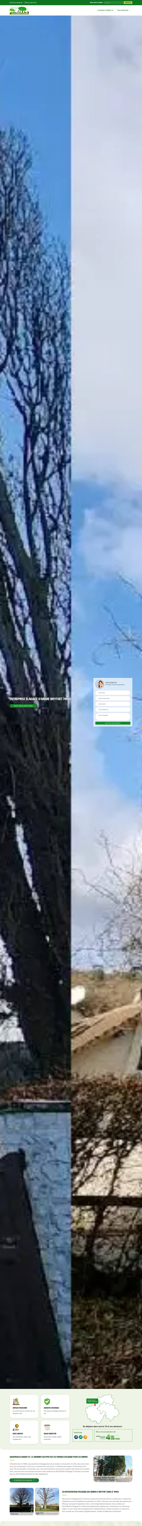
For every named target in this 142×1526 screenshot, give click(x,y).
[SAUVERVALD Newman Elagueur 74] (19, 10)
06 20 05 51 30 (31, 3)
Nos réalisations (23, 706)
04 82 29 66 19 (16, 3)
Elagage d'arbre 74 (105, 10)
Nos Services (122, 10)
